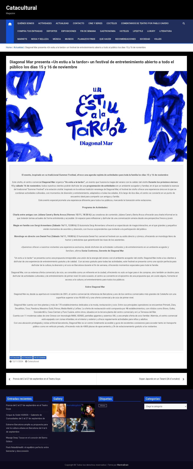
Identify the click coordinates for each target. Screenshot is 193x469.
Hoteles (124, 31)
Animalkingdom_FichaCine (79, 405)
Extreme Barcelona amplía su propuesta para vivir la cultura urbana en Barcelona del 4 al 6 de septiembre (27, 428)
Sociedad (145, 39)
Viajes (157, 39)
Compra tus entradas (29, 31)
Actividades (45, 23)
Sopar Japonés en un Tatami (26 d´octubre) (159, 379)
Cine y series (95, 23)
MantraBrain (122, 465)
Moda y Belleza (40, 39)
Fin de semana (88, 31)
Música (57, 39)
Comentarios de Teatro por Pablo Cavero (145, 23)
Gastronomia (107, 31)
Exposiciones (68, 31)
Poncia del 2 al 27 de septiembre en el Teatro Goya (36, 379)
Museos (69, 39)
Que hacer (105, 39)
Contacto (78, 23)
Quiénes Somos (25, 23)
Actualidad (62, 23)
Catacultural (21, 8)
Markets (22, 39)
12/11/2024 (17, 361)
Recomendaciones (125, 39)
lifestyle (138, 31)
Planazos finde (86, 39)
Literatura (165, 31)
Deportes (52, 31)
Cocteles (112, 23)
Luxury (151, 31)
